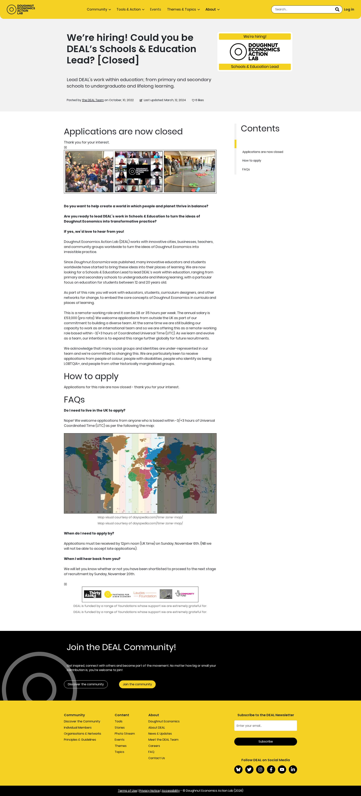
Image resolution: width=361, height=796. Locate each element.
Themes (121, 746)
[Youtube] (282, 769)
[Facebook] (271, 769)
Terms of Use (127, 790)
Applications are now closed (262, 152)
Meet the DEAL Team (163, 739)
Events (155, 9)
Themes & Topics (181, 9)
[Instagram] (260, 769)
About (211, 9)
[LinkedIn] (293, 769)
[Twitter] (249, 769)
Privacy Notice (149, 790)
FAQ (151, 752)
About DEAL (156, 727)
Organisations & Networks (82, 733)
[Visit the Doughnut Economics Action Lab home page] (21, 9)
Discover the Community (82, 721)
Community (97, 9)
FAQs (246, 169)
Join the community (137, 684)
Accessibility (171, 790)
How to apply (251, 160)
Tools (118, 721)
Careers (154, 746)
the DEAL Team (93, 100)
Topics (119, 752)
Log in (349, 9)
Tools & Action (129, 9)
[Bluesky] (238, 769)
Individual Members (78, 727)
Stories (120, 727)
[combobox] (306, 9)
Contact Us (156, 758)
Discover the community (86, 684)
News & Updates (160, 733)
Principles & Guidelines (80, 739)
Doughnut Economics (164, 721)
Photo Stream (125, 733)
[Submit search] (337, 9)
